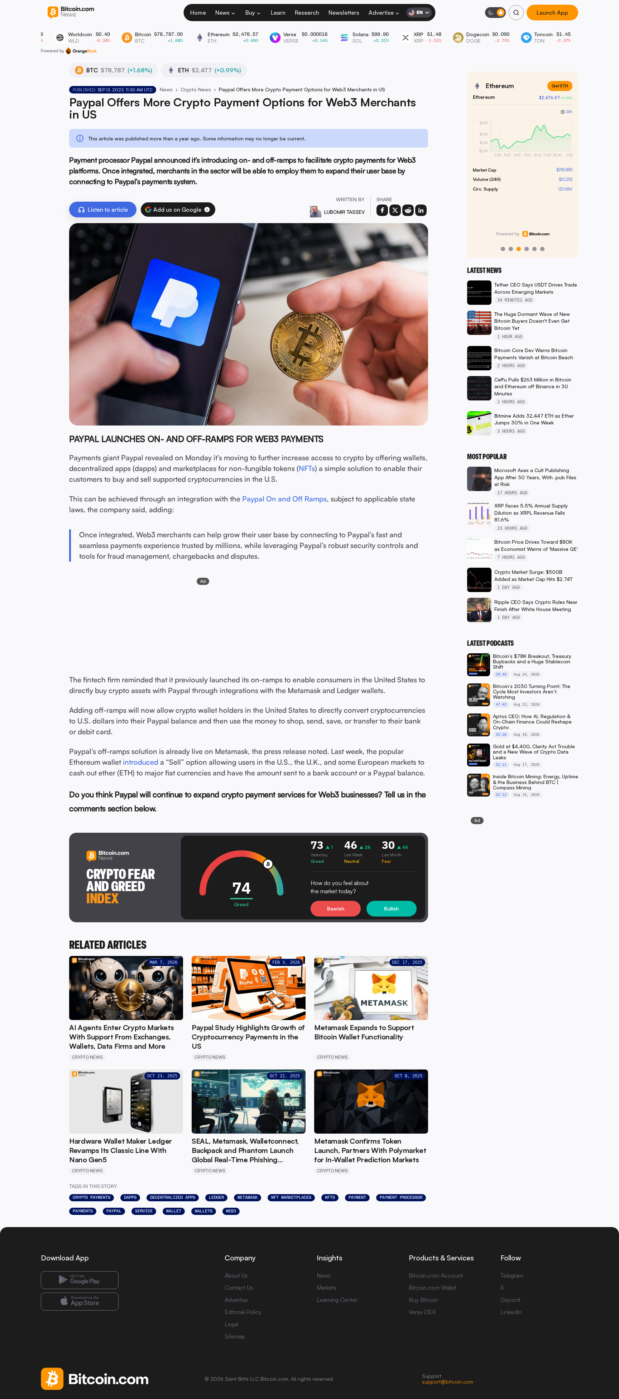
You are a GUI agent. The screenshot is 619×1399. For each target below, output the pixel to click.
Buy (250, 12)
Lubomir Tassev (344, 212)
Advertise (381, 12)
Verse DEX (422, 1312)
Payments (83, 1210)
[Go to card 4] (526, 249)
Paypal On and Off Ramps (284, 498)
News (222, 12)
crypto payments (91, 1197)
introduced (140, 762)
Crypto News (196, 89)
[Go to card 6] (542, 249)
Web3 (231, 1210)
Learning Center (337, 1299)
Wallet (173, 1210)
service (144, 1210)
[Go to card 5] (534, 249)
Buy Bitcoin (423, 1299)
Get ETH (560, 85)
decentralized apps (172, 1197)
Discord (510, 1299)
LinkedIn (511, 1312)
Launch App (552, 12)
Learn (278, 12)
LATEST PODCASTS (490, 643)
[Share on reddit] (408, 210)
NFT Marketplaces (291, 1197)
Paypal (113, 1210)
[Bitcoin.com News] (71, 12)
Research (307, 12)
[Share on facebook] (382, 210)
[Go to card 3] (519, 249)
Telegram (511, 1275)
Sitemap (235, 1336)
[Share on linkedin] (421, 210)
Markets (326, 1287)
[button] (207, 209)
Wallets (203, 1210)
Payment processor (401, 1197)
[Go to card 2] (511, 249)
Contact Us (239, 1287)
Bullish (391, 908)
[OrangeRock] (81, 50)
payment (357, 1197)
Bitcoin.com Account (436, 1275)
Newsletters (343, 12)
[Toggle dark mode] (495, 12)
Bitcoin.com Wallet (432, 1287)
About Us (236, 1275)
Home (198, 12)
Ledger (216, 1197)
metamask (247, 1197)
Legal (231, 1324)
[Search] (516, 12)
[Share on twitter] (395, 210)
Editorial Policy (243, 1312)
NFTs (307, 468)
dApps (130, 1197)
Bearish (335, 908)
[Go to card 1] (503, 249)
